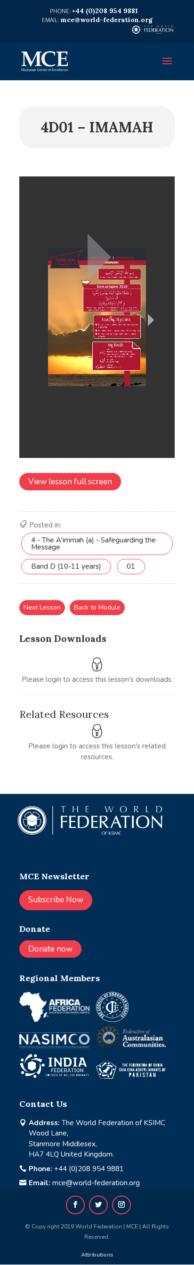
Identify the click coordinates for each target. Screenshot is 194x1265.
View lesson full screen (70, 481)
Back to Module (97, 607)
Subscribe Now (55, 899)
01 (131, 566)
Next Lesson (42, 607)
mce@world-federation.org (96, 1183)
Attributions (97, 1254)
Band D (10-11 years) (66, 566)
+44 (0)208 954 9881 (89, 1169)
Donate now (50, 949)
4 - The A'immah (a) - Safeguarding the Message (93, 543)
